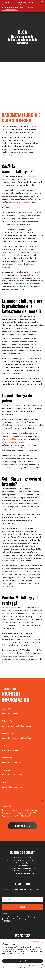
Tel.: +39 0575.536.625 (22, 865)
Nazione (7, 757)
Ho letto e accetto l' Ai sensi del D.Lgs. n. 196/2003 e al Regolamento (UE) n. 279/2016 (21, 813)
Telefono (7, 733)
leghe (29, 275)
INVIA (22, 907)
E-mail (6, 745)
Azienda (7, 721)
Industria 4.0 (34, 126)
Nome (6, 709)
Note (5, 782)
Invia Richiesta (22, 825)
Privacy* (5, 913)
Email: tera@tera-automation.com (22, 868)
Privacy (6, 806)
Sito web (6, 770)
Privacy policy (37, 942)
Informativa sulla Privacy (26, 917)
